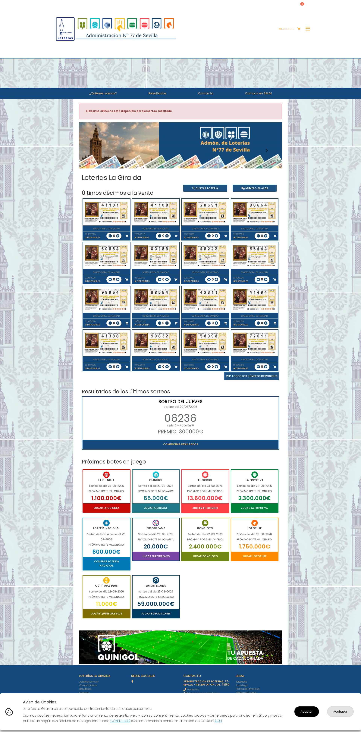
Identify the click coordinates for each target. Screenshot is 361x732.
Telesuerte (241, 681)
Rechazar (340, 711)
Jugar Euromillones (156, 613)
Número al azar (256, 188)
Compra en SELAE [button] (258, 93)
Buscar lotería (206, 188)
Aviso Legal (242, 685)
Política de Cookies (246, 692)
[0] (300, 29)
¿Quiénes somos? (89, 681)
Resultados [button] (157, 93)
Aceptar (306, 711)
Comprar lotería (88, 685)
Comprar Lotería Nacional (106, 563)
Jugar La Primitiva (254, 508)
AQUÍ (218, 720)
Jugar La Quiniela (106, 508)
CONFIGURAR (120, 720)
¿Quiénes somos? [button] (103, 93)
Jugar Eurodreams (156, 556)
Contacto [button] (205, 93)
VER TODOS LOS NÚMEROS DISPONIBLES (251, 376)
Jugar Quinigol (155, 508)
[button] (94, 151)
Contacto (84, 692)
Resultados (85, 688)
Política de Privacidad (247, 688)
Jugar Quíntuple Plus (106, 613)
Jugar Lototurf (254, 556)
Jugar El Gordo (205, 508)
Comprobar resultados (180, 444)
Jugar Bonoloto (205, 556)
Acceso (287, 29)
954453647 (193, 689)
